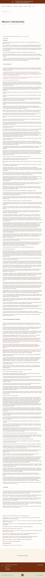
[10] (3, 539)
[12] (21, 471)
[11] (24, 440)
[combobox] (7, 11)
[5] (10, 336)
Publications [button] (21, 6)
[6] (38, 345)
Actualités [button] (15, 6)
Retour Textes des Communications (22, 555)
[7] (40, 399)
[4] (12, 333)
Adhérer (29, 6)
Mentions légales (40, 564)
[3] (32, 327)
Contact (25, 6)
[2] (38, 58)
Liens (33, 6)
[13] (29, 496)
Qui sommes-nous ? (9, 6)
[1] (7, 38)
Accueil (3, 6)
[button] (22, 575)
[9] (3, 536)
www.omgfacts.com (7, 543)
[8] (33, 412)
